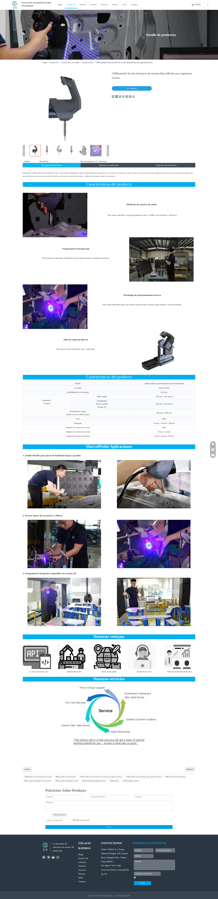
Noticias (81, 874)
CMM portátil (114, 781)
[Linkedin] (48, 857)
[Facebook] (44, 857)
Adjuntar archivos (59, 815)
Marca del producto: (87, 161)
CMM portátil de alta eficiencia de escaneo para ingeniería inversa (101, 777)
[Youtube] (53, 857)
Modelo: (27, 161)
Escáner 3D (83, 858)
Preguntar (133, 88)
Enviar (109, 827)
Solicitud (82, 862)
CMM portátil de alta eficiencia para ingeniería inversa (143, 777)
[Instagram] (57, 857)
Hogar (80, 854)
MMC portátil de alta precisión (175, 777)
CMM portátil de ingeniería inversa (66, 781)
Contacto (82, 881)
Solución (82, 866)
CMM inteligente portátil (131, 781)
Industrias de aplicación (109, 165)
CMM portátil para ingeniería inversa (94, 781)
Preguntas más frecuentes (166, 165)
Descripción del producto (51, 165)
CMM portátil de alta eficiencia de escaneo (38, 777)
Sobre (80, 878)
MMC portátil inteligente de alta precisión (37, 781)
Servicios (82, 870)
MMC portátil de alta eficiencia (66, 777)
